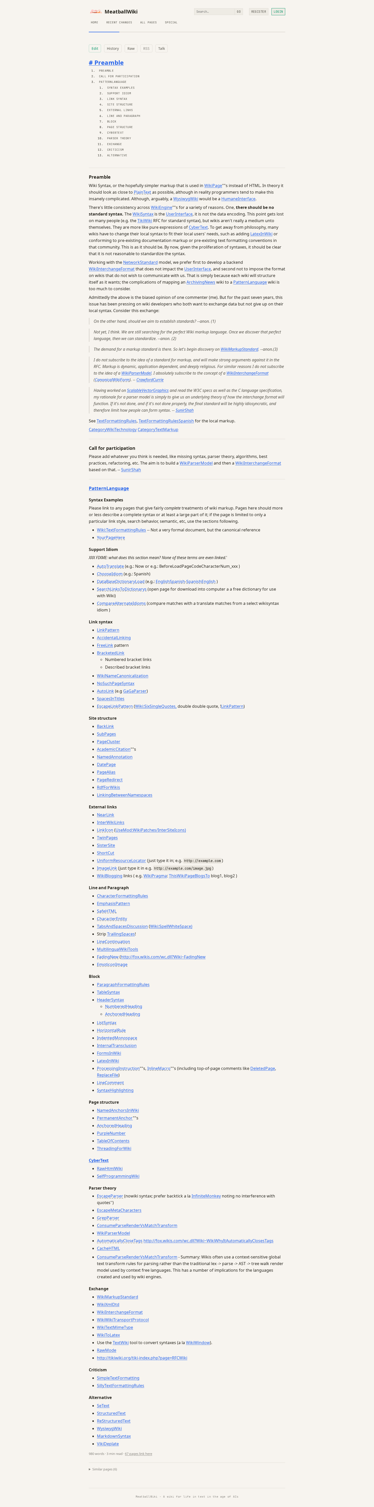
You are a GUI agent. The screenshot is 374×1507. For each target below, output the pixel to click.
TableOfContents (113, 1141)
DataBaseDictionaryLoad (121, 581)
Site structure (120, 104)
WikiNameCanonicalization (122, 676)
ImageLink (107, 868)
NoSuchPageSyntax (115, 683)
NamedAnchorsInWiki (118, 1110)
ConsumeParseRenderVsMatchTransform (137, 1225)
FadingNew (108, 957)
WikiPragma (155, 876)
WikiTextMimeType (115, 1327)
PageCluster (108, 741)
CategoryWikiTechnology (113, 429)
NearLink (105, 815)
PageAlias (106, 772)
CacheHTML (108, 1248)
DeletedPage (262, 1068)
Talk (161, 48)
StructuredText (111, 1413)
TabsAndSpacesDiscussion (122, 926)
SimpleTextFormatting (118, 1378)
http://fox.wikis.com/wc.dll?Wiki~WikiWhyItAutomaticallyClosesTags (208, 1240)
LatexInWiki (261, 234)
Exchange (114, 144)
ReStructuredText (114, 1421)
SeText (103, 1405)
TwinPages (107, 837)
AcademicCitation (114, 749)
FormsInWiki (109, 1053)
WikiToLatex (108, 1335)
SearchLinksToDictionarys (122, 589)
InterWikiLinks (110, 822)
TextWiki (121, 1342)
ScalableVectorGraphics (148, 390)
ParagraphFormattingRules (123, 984)
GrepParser (108, 1218)
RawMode (106, 1350)
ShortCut (105, 853)
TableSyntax (108, 992)
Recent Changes (119, 22)
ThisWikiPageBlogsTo (189, 876)
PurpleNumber (111, 1133)
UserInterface (179, 214)
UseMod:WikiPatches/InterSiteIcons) (151, 830)
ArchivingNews (200, 282)
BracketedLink (110, 653)
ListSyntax (106, 1022)
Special (171, 22)
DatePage (106, 764)
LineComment (110, 1082)
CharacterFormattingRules (122, 896)
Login (278, 12)
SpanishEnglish (200, 581)
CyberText (115, 132)
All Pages (148, 22)
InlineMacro (158, 1068)
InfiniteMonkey (206, 1196)
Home (94, 22)
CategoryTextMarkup (158, 429)
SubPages (106, 734)
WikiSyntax (143, 214)
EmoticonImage (112, 964)
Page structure (120, 127)
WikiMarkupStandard (239, 349)
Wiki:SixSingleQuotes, (156, 706)
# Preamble (106, 62)
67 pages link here (138, 1453)
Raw (131, 48)
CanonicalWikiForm (112, 379)
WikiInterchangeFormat (112, 269)
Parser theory (119, 138)
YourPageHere (111, 537)
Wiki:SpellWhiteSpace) (171, 926)
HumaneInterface (238, 199)
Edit (95, 48)
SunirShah (185, 410)
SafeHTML (107, 911)
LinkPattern (108, 630)
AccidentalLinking (114, 637)
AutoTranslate (110, 566)
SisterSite (106, 845)
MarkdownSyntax (114, 1436)
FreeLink (105, 645)
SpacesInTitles (110, 698)
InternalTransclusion (117, 1045)
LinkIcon (105, 830)
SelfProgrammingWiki (118, 1176)
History (113, 48)
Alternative (117, 155)
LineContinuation (113, 941)
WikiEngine (161, 207)
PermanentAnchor (115, 1118)
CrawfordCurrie (150, 379)
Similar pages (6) (104, 1469)
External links (120, 110)
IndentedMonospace (117, 1038)
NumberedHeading (123, 1006)
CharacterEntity (112, 918)
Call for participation (119, 76)
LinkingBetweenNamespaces (124, 795)
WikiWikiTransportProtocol (123, 1320)
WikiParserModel (136, 373)
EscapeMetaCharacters (119, 1210)
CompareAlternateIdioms (121, 603)
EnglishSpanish (170, 581)
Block (111, 121)
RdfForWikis (108, 787)
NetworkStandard (140, 262)
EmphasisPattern (113, 903)
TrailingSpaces (121, 934)
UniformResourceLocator (121, 860)
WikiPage (213, 185)
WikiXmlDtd (108, 1304)
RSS (146, 48)
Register (258, 12)
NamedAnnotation (115, 757)
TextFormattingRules (117, 421)
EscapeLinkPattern (115, 706)
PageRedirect (110, 779)
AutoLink (105, 691)
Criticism (115, 149)
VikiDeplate (108, 1444)
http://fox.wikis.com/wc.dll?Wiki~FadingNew (163, 957)
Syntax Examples (121, 87)
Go (238, 12)
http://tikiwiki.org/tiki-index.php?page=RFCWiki (142, 1358)
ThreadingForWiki (114, 1148)
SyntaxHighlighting (115, 1090)
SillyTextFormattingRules (120, 1385)
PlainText (142, 192)
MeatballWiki (121, 11)
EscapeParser (110, 1196)
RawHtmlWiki (110, 1168)
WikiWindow (198, 1342)
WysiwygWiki (185, 199)
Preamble (106, 70)
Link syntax (117, 99)
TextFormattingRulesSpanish (166, 421)
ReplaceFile (107, 1075)
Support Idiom (119, 93)
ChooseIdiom (110, 574)
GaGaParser (135, 691)
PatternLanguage (112, 82)
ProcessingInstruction (118, 1068)
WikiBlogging (109, 876)
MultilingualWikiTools (117, 949)
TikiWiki (144, 220)
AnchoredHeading (122, 1014)
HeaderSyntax (110, 1000)
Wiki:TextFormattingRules (121, 530)
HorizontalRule (111, 1030)
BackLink (105, 726)
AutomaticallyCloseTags (119, 1240)
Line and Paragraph (123, 116)
